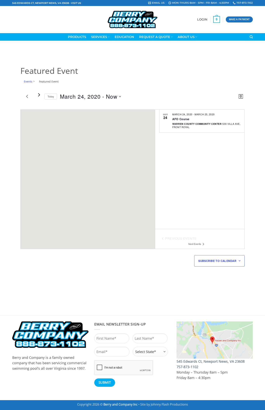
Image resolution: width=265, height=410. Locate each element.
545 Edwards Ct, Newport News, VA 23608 (211, 361)
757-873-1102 (187, 366)
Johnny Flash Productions (169, 404)
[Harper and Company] (133, 19)
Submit (105, 382)
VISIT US (76, 3)
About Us (186, 37)
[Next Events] (39, 95)
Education (124, 37)
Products (77, 37)
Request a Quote (154, 37)
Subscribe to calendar (217, 261)
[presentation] (123, 367)
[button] (202, 19)
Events (28, 81)
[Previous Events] (27, 96)
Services (99, 37)
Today (51, 96)
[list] (200, 169)
